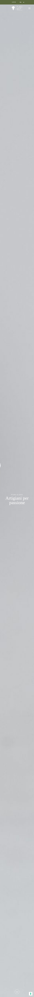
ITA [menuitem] (20, 2)
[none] (22, 2)
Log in (14, 2)
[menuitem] (22, 2)
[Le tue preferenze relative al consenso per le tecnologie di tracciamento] (30, 993)
